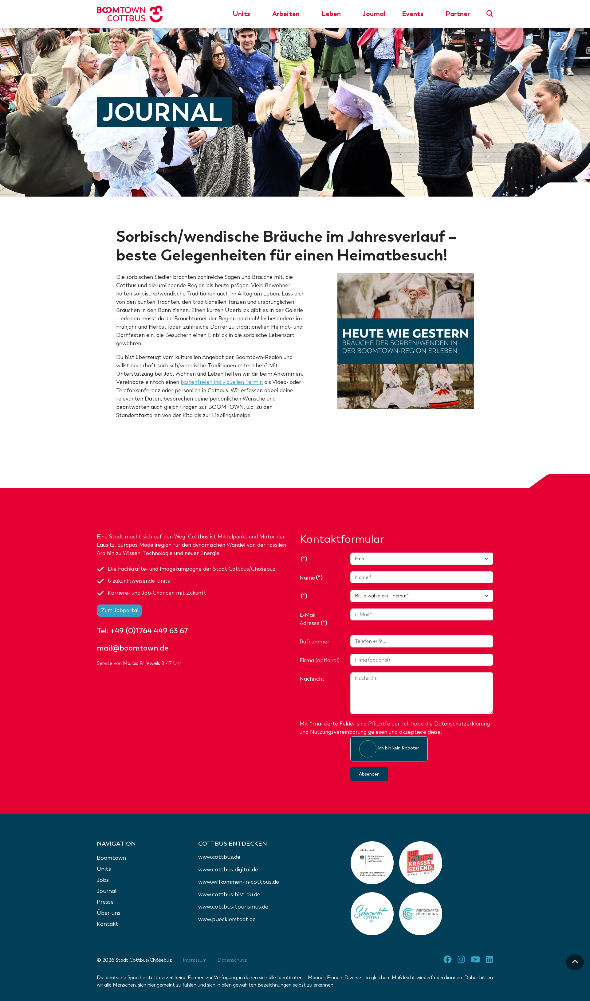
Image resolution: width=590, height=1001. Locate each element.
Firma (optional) (320, 660)
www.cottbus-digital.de (228, 869)
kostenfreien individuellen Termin (222, 382)
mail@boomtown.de (132, 647)
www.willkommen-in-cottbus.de (238, 881)
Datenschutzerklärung (462, 723)
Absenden (369, 774)
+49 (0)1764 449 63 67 (149, 630)
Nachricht (312, 678)
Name (311, 577)
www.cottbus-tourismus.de (233, 906)
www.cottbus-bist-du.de (229, 894)
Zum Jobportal (119, 610)
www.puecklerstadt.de (227, 919)
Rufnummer (314, 641)
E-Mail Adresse (313, 619)
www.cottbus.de (219, 857)
